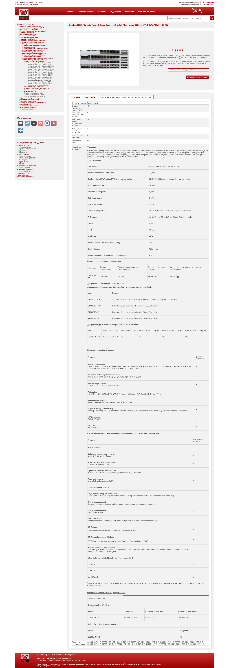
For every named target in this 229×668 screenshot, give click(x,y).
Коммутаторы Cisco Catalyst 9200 (39, 79)
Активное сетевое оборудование (31, 42)
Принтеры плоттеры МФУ (28, 37)
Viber (23, 163)
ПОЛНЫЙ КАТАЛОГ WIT (25, 25)
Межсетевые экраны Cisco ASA (35, 90)
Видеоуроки (115, 12)
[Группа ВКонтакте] (27, 126)
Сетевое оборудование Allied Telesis (35, 48)
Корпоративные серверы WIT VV (31, 26)
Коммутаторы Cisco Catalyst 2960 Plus (41, 69)
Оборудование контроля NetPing (34, 53)
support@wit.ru (29, 171)
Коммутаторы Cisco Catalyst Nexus (40, 83)
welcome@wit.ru (69, 655)
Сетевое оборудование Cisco (32, 59)
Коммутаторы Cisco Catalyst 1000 (39, 63)
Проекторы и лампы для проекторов (33, 31)
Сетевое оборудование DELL (33, 93)
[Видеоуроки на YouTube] (40, 126)
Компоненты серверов (27, 101)
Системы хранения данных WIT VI (31, 28)
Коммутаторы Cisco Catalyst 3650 (39, 75)
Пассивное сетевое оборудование (32, 40)
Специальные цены (26, 109)
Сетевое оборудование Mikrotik (33, 55)
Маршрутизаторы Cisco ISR (33, 87)
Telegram (24, 150)
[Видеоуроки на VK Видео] (53, 126)
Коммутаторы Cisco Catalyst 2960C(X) (41, 66)
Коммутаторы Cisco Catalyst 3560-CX (40, 74)
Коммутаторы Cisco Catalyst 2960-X (40, 72)
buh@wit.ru (27, 167)
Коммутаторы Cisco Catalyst (34, 61)
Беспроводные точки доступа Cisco (37, 88)
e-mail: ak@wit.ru (25, 147)
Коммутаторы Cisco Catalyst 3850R (40, 77)
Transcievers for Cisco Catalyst (38, 85)
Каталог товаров (86, 12)
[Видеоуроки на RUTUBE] (20, 126)
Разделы (71, 12)
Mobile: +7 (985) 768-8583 (27, 158)
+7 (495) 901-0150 (23, 173)
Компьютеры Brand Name (28, 36)
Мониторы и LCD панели (28, 29)
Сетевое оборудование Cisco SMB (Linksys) (38, 58)
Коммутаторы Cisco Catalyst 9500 (39, 82)
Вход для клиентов (146, 12)
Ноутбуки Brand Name (27, 32)
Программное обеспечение (29, 106)
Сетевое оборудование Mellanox (34, 96)
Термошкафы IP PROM (27, 107)
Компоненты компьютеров (29, 99)
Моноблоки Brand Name (28, 34)
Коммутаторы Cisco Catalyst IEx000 (40, 64)
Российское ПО (25, 104)
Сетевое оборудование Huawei (33, 50)
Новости (102, 12)
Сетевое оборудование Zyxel (32, 52)
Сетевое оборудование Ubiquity (33, 45)
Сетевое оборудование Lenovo (34, 94)
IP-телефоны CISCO (31, 91)
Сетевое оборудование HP (31, 56)
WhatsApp (24, 152)
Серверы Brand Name (27, 39)
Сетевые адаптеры (28, 47)
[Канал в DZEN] (34, 126)
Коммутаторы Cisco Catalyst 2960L (39, 67)
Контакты (129, 12)
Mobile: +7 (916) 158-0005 (27, 148)
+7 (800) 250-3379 (23, 175)
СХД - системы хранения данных (31, 98)
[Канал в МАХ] (47, 126)
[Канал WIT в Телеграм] (20, 133)
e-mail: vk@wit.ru (25, 156)
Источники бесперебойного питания (32, 102)
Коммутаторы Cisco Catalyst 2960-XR (40, 71)
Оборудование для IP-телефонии (34, 44)
